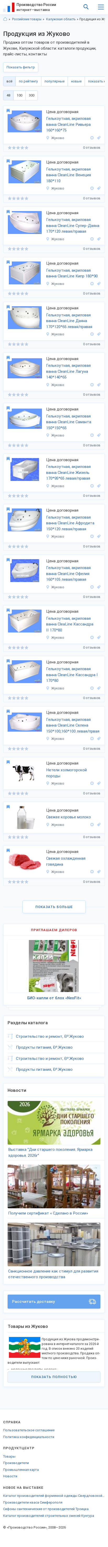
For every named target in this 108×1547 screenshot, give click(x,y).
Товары (9, 1456)
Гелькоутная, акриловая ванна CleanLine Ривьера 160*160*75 (68, 124)
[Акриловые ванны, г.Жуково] (98, 188)
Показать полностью (54, 1377)
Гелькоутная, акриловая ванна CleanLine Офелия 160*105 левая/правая (68, 573)
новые (76, 81)
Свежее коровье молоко (68, 817)
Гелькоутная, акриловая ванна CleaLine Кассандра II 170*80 (69, 624)
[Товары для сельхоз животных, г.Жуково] (98, 783)
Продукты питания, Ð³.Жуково (44, 1047)
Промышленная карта (21, 1470)
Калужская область (60, 19)
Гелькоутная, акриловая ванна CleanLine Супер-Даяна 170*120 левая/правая (72, 225)
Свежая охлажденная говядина (65, 861)
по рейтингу (28, 81)
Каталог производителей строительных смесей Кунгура (48, 1516)
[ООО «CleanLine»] (92, 138)
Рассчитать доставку (33, 1301)
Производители (16, 1463)
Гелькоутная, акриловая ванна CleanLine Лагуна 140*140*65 (68, 371)
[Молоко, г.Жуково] (98, 825)
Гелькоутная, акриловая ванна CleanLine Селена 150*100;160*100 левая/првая (72, 725)
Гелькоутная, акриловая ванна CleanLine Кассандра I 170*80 (72, 675)
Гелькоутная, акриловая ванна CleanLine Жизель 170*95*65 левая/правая (68, 472)
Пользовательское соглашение (29, 1430)
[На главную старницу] (5, 19)
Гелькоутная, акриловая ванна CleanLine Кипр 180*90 (72, 273)
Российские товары (26, 19)
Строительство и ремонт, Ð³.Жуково (50, 1036)
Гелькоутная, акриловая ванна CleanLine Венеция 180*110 (68, 175)
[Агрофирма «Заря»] (92, 783)
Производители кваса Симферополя (32, 1502)
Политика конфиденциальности (28, 1437)
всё (9, 81)
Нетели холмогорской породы (66, 773)
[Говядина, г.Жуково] (98, 872)
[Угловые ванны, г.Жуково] (98, 138)
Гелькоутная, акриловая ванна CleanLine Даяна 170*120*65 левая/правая (69, 321)
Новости (10, 1476)
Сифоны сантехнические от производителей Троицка (46, 1509)
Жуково (57, 138)
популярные (54, 81)
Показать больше (54, 907)
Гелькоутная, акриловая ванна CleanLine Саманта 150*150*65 (68, 422)
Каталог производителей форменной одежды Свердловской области (54, 1496)
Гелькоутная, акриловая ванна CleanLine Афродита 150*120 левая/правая (70, 523)
